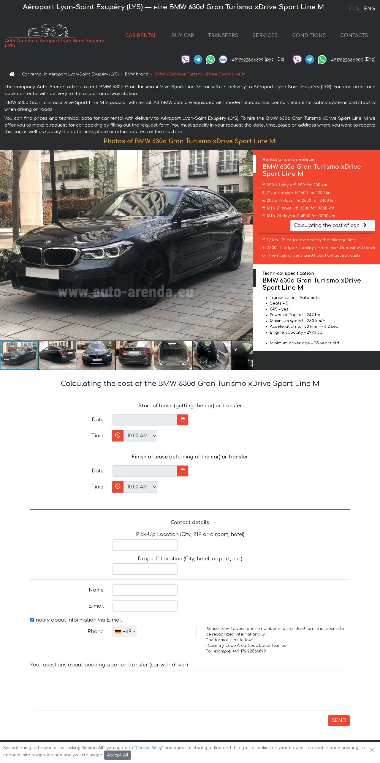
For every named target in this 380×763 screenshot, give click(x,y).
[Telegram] (198, 59)
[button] (58, 355)
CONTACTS (354, 35)
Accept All (117, 755)
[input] (145, 419)
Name (96, 590)
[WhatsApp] (210, 59)
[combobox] (125, 631)
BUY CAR (182, 35)
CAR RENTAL (141, 35)
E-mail (96, 606)
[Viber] (185, 59)
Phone (96, 631)
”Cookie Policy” (148, 748)
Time (97, 436)
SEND (339, 720)
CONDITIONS (309, 35)
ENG (369, 9)
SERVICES (265, 35)
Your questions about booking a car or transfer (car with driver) (109, 665)
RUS (354, 9)
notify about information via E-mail (78, 620)
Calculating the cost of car (327, 225)
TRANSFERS (223, 35)
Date (98, 420)
